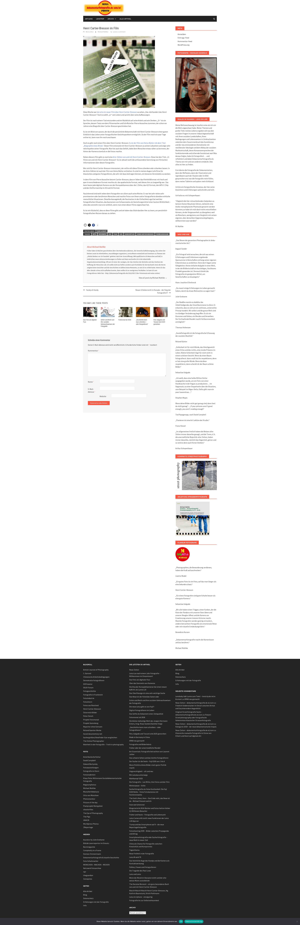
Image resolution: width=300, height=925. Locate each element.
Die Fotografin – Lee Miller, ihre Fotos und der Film (149, 782)
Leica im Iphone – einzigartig (140, 897)
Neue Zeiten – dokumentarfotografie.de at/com (194, 703)
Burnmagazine (89, 847)
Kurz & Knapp (101, 231)
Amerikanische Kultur (92, 757)
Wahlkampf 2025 (136, 778)
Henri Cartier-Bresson (145, 234)
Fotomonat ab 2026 (124, 320)
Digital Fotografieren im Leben (141, 710)
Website (103, 396)
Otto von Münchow (90, 795)
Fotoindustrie (88, 698)
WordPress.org (183, 45)
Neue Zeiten (134, 670)
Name (91, 382)
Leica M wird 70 (135, 857)
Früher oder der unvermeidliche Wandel (144, 748)
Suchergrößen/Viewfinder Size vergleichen (100, 737)
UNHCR (86, 820)
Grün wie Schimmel (137, 805)
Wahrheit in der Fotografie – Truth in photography (103, 744)
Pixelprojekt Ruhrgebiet (93, 806)
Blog (85, 895)
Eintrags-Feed (183, 38)
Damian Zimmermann (92, 854)
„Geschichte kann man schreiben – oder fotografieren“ (142, 322)
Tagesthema (134, 850)
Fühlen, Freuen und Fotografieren (142, 867)
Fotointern (87, 702)
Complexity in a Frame (92, 850)
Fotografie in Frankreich (93, 695)
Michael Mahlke (103, 32)
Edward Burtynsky (90, 764)
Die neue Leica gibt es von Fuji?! (141, 706)
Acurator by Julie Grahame (93, 840)
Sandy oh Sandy (92, 290)
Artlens (89, 19)
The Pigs (86, 816)
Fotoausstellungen (91, 767)
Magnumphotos (89, 784)
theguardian (88, 875)
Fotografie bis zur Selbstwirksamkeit (144, 900)
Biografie (102, 234)
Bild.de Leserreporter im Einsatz (96, 843)
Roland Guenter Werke (92, 730)
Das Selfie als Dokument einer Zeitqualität (146, 714)
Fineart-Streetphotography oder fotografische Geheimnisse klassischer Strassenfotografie (193, 718)
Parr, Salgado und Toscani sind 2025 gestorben (159, 322)
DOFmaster (87, 684)
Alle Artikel (125, 19)
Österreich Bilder (90, 712)
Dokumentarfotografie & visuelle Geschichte (101, 857)
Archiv (111, 19)
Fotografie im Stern (91, 771)
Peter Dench (88, 716)
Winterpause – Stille (137, 785)
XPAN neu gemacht (136, 741)
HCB (121, 234)
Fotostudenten (89, 775)
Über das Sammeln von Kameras (142, 683)
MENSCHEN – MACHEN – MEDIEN (96, 864)
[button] (85, 225)
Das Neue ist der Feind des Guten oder (144, 697)
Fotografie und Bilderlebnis (140, 744)
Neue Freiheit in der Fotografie (141, 853)
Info (85, 905)
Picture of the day (90, 802)
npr (84, 872)
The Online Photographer (93, 741)
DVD (110, 234)
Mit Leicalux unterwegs (138, 775)
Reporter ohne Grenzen (92, 726)
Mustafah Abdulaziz (91, 792)
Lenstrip (100, 19)
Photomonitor (89, 799)
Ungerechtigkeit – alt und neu (141, 771)
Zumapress (87, 879)
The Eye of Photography (93, 813)
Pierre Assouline (162, 234)
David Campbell (89, 760)
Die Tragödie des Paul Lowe (140, 870)
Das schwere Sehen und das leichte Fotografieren (148, 758)
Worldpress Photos (91, 824)
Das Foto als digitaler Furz (139, 680)
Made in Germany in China (139, 737)
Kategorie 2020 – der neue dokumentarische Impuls (195, 726)
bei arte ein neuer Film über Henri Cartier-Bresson (117, 112)
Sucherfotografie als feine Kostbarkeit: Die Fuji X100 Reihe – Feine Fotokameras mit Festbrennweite (148, 792)
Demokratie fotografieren (93, 680)
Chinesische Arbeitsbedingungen (96, 677)
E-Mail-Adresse (91, 390)
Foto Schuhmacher (90, 861)
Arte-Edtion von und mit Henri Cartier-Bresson (131, 157)
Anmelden (182, 34)
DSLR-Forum (88, 687)
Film (115, 234)
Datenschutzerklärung (194, 921)
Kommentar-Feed (185, 41)
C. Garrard (87, 673)
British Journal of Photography (96, 670)
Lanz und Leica (135, 874)
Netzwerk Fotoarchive (92, 868)
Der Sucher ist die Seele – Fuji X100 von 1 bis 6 (147, 761)
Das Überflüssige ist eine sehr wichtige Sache (147, 693)
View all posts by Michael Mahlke (153, 278)
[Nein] (297, 921)
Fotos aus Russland (91, 705)
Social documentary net (92, 734)
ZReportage (88, 827)
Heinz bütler (129, 234)
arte (94, 234)
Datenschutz (88, 898)
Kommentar (93, 350)
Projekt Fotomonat (91, 719)
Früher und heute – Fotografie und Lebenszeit (147, 814)
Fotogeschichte (89, 691)
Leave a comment (119, 32)
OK (181, 921)
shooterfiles (88, 809)
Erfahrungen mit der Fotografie (96, 902)
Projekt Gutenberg (90, 723)
